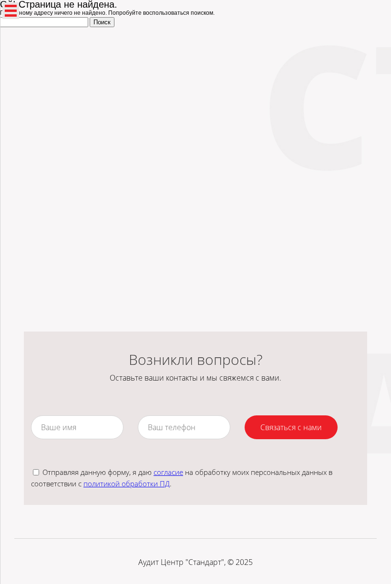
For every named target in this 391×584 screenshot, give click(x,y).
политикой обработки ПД (126, 483)
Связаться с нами (291, 427)
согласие (168, 472)
